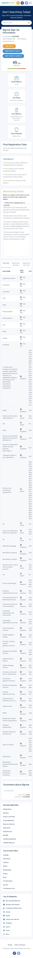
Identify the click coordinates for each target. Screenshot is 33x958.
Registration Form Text (26, 264)
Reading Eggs (7, 870)
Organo (5, 873)
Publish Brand (7, 809)
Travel (8, 930)
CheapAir (6, 855)
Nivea (4, 877)
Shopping (9, 923)
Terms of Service (20, 945)
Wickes (5, 866)
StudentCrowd (7, 831)
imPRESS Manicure (9, 843)
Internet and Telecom (12, 919)
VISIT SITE (9, 46)
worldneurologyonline (9, 839)
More (7, 934)
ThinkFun (6, 862)
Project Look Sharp (9, 816)
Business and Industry (12, 904)
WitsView (6, 813)
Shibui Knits (6, 828)
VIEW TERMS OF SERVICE (13, 56)
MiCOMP (5, 835)
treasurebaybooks (8, 820)
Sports (8, 927)
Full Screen (6, 205)
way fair (5, 885)
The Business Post (9, 888)
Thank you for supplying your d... (15, 203)
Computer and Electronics (14, 908)
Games (8, 912)
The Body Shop (7, 881)
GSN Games (6, 859)
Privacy (10, 945)
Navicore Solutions (9, 824)
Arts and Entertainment (13, 901)
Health (8, 915)
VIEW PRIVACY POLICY (12, 51)
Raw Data (6, 263)
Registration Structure (16, 264)
